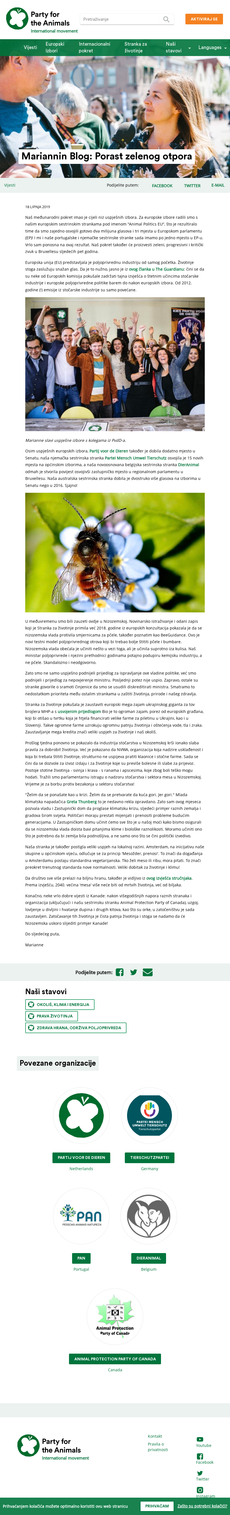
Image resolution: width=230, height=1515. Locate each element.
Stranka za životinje (136, 47)
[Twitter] (133, 972)
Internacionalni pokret (94, 47)
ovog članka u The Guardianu (156, 269)
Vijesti (30, 47)
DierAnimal (188, 464)
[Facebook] (119, 972)
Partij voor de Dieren (108, 451)
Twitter (202, 1479)
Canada (115, 1364)
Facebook (204, 1462)
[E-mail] (147, 972)
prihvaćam (157, 1506)
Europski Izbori (54, 47)
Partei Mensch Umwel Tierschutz (136, 458)
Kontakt (155, 1436)
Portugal (81, 1264)
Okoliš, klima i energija (63, 1005)
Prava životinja (55, 1016)
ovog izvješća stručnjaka (169, 878)
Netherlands (81, 1163)
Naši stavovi (173, 47)
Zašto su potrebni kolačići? (202, 1506)
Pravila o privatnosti (158, 1446)
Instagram (205, 1496)
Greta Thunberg (82, 801)
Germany (149, 1163)
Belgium (149, 1264)
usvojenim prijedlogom (79, 711)
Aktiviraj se (204, 19)
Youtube (203, 1445)
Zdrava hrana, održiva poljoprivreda (79, 1028)
